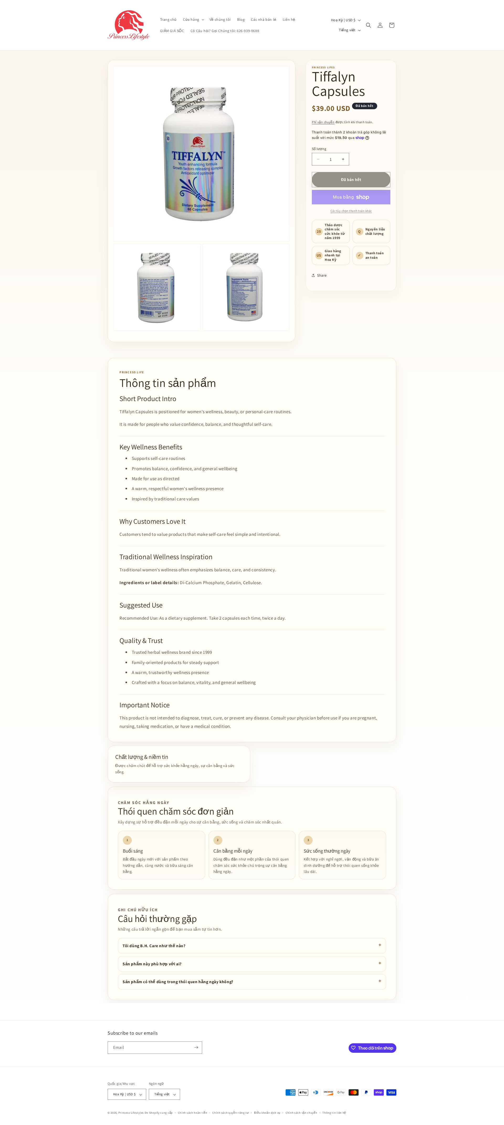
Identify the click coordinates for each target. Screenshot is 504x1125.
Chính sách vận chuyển (301, 1112)
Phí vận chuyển (323, 122)
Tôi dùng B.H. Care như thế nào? (154, 945)
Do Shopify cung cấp (159, 1113)
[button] (193, 19)
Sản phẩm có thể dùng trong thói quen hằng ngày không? (178, 981)
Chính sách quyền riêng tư (230, 1112)
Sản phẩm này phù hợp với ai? (152, 963)
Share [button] (322, 275)
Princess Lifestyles (131, 1113)
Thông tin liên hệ (334, 1112)
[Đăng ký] (196, 1047)
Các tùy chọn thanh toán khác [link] (351, 211)
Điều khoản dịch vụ (267, 1112)
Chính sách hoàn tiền (192, 1112)
